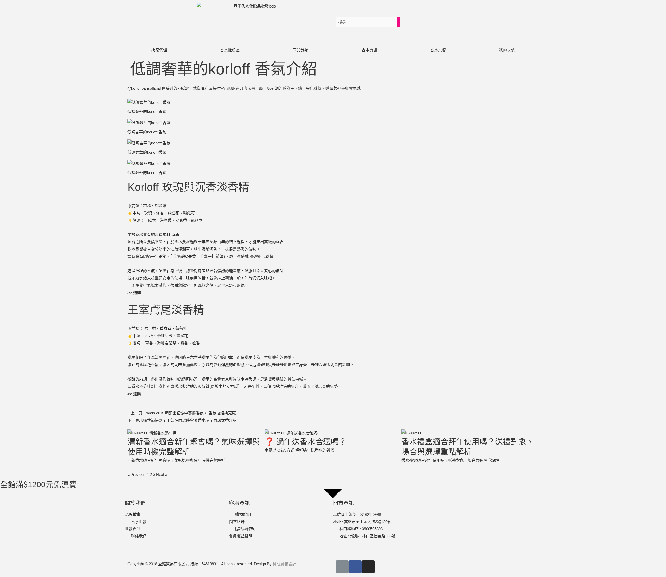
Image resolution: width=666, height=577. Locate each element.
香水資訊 (369, 50)
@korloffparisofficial (144, 88)
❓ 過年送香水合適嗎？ (306, 441)
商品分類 (300, 50)
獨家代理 (159, 50)
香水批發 (438, 50)
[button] (521, 65)
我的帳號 (507, 50)
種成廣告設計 (284, 564)
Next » (161, 474)
